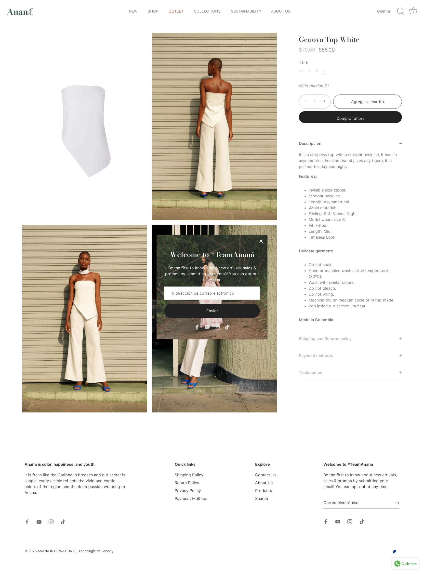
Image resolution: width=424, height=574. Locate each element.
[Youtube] (207, 326)
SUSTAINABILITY (246, 11)
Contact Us (265, 474)
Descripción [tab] (310, 143)
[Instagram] (217, 326)
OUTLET (176, 11)
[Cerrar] (261, 241)
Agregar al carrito (367, 101)
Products (263, 490)
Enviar (212, 310)
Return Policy (187, 482)
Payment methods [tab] (316, 355)
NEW (133, 11)
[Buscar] (400, 11)
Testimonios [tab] (310, 372)
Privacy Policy (188, 490)
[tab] (350, 241)
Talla (303, 62)
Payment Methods (191, 498)
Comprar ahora (350, 118)
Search (261, 498)
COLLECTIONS (207, 11)
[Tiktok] (227, 326)
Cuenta (383, 11)
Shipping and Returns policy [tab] (326, 338)
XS (301, 70)
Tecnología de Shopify (96, 551)
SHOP (153, 11)
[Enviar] (397, 503)
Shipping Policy (189, 474)
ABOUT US (280, 11)
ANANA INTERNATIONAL (57, 551)
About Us (264, 482)
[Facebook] (197, 326)
